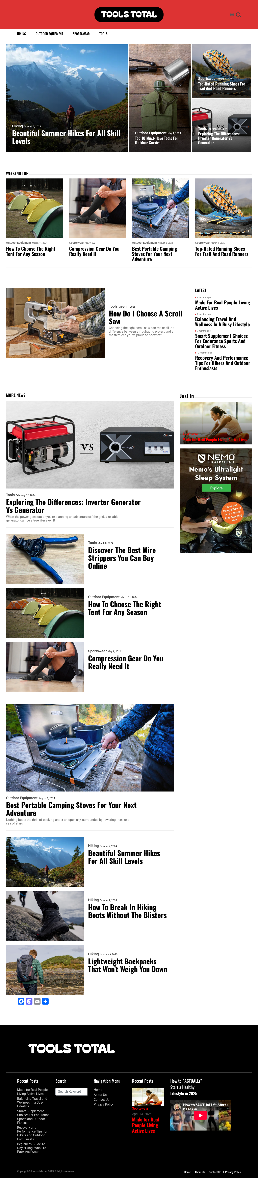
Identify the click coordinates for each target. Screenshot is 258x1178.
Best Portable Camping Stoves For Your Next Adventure (154, 254)
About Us (100, 1095)
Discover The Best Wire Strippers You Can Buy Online (122, 557)
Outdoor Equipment (49, 33)
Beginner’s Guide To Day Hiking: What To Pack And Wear (31, 1148)
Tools (103, 33)
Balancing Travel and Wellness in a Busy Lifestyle (222, 321)
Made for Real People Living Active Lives (222, 305)
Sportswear (81, 33)
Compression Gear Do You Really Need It (94, 251)
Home (98, 1090)
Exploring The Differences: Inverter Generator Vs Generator (219, 138)
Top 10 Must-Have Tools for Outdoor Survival (156, 140)
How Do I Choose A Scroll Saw (145, 317)
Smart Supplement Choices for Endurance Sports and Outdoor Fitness (221, 341)
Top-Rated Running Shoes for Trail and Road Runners (221, 85)
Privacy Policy (104, 1104)
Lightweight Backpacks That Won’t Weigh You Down (127, 965)
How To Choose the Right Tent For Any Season (30, 251)
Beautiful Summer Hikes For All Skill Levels (66, 137)
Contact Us (101, 1100)
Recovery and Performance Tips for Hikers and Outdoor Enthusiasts (222, 363)
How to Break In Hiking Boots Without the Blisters (127, 911)
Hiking (21, 33)
